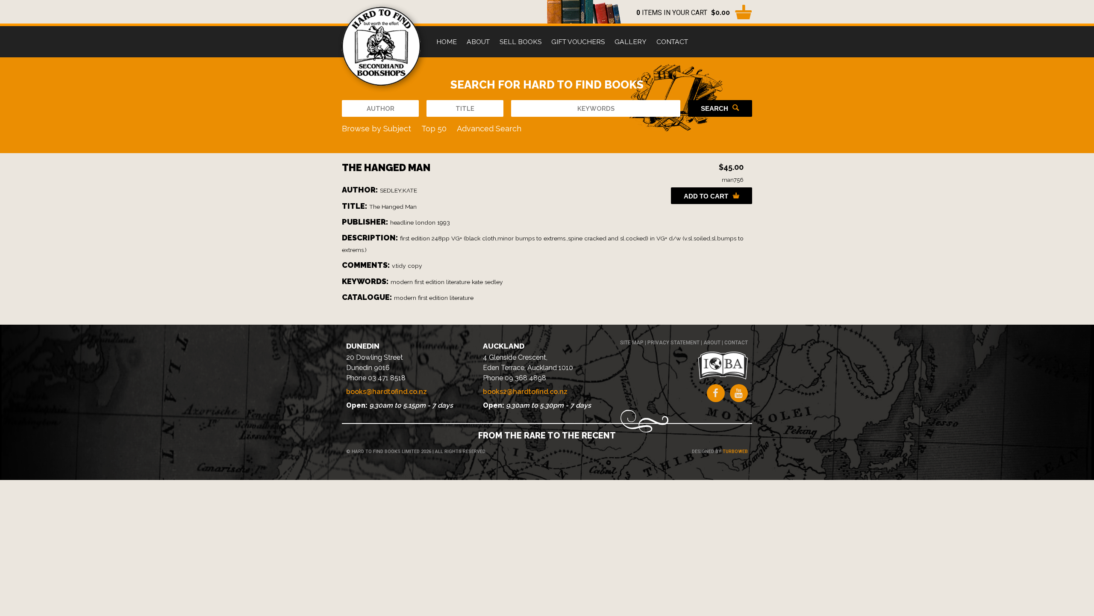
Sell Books (520, 42)
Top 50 (434, 128)
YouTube (739, 393)
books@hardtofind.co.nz (386, 392)
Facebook (716, 393)
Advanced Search (489, 128)
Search (714, 108)
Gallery (631, 42)
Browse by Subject (376, 128)
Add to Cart (706, 196)
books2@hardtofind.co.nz (525, 392)
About (478, 42)
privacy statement (673, 343)
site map (632, 343)
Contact (672, 42)
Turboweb (735, 451)
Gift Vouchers (578, 42)
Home (446, 42)
